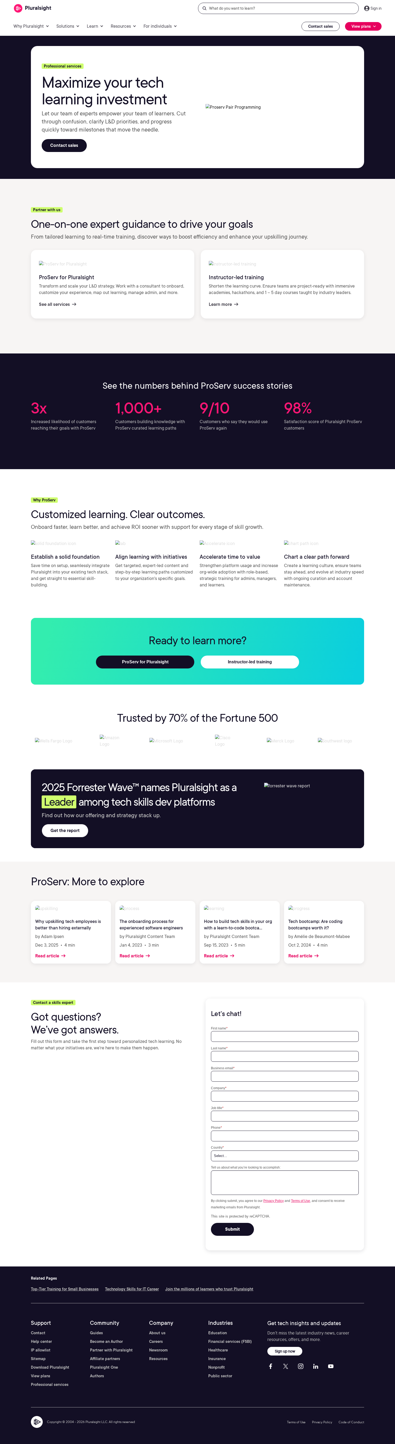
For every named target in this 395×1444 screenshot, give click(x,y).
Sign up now (285, 1351)
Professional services (50, 1384)
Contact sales (320, 26)
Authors (97, 1376)
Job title (217, 1108)
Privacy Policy (273, 1201)
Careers (156, 1341)
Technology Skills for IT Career (132, 1289)
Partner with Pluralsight (111, 1350)
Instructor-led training (250, 662)
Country (217, 1147)
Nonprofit (216, 1367)
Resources (158, 1359)
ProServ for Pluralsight (145, 662)
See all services (55, 304)
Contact (38, 1333)
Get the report (65, 830)
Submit (232, 1229)
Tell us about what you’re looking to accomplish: (246, 1167)
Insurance (217, 1359)
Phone (216, 1127)
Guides (96, 1333)
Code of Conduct (351, 1422)
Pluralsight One (104, 1367)
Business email (223, 1068)
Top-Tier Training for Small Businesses (65, 1289)
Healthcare (218, 1350)
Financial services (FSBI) (230, 1341)
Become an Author (106, 1341)
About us (157, 1333)
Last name (219, 1048)
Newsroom (158, 1350)
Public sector (220, 1376)
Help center (41, 1341)
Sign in (376, 8)
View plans (40, 1376)
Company (219, 1088)
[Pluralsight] (32, 8)
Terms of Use (300, 1201)
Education (217, 1333)
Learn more (221, 304)
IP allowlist (41, 1350)
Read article (47, 955)
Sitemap (38, 1359)
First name (219, 1028)
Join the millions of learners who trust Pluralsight (209, 1289)
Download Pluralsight (50, 1367)
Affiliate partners (105, 1359)
